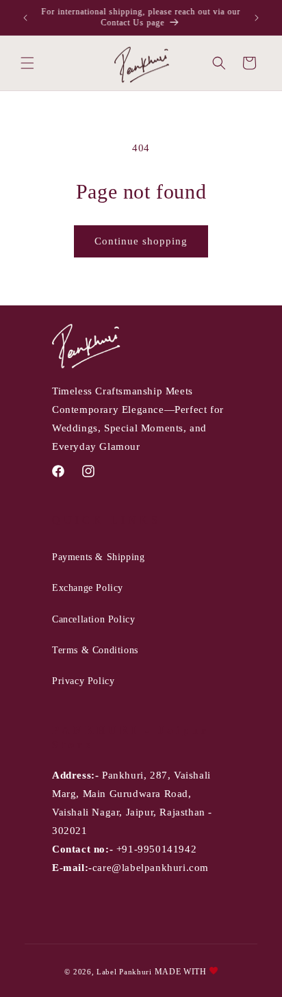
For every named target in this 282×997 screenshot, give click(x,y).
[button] (27, 63)
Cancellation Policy (93, 619)
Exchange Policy (87, 588)
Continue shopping (141, 241)
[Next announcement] (257, 18)
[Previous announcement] (25, 18)
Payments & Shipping (98, 557)
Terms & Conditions (95, 650)
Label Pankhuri (124, 972)
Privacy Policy (83, 681)
